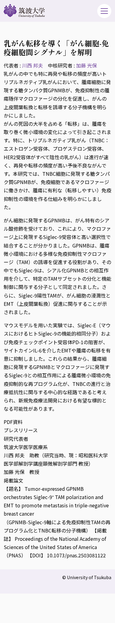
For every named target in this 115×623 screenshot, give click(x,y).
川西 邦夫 (32, 65)
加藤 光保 (86, 65)
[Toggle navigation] (104, 11)
